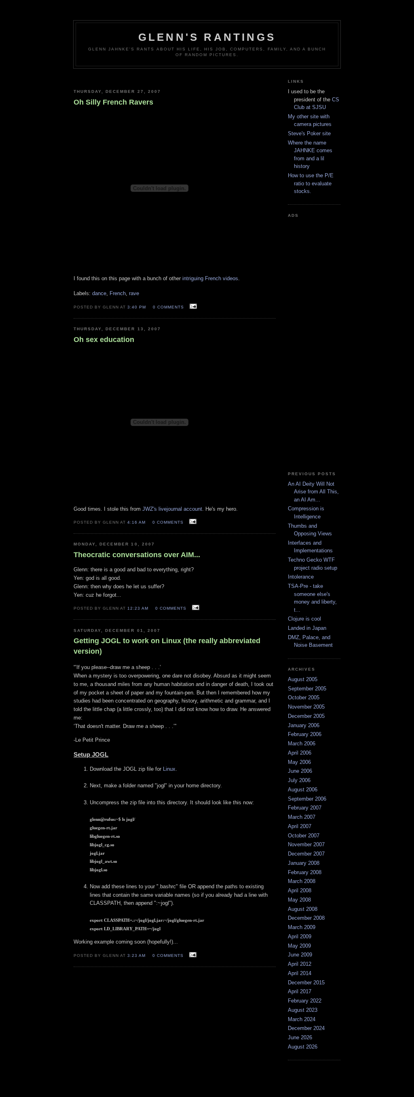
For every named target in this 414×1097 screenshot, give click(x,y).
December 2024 (306, 1028)
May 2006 (299, 762)
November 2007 (306, 844)
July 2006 (299, 780)
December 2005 (306, 716)
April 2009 (299, 936)
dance (99, 293)
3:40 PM (136, 307)
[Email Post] (192, 307)
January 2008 (303, 863)
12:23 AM (137, 608)
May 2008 (299, 900)
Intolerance (301, 577)
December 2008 (306, 918)
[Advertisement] (174, 76)
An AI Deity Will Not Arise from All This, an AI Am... (313, 492)
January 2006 (303, 725)
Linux (169, 769)
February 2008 (304, 872)
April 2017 (299, 991)
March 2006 (301, 743)
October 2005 (303, 697)
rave (134, 293)
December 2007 (306, 854)
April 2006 (299, 753)
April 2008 (299, 890)
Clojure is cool (304, 619)
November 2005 (306, 707)
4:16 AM (136, 522)
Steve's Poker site (309, 133)
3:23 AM (136, 955)
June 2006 (300, 771)
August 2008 (302, 909)
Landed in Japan (307, 628)
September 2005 (307, 689)
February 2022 (304, 1001)
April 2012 (299, 964)
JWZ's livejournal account (172, 509)
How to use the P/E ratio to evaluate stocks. (311, 183)
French (118, 293)
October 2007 (303, 836)
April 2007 (299, 826)
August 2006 (302, 790)
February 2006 (304, 734)
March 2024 (301, 1019)
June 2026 (300, 1037)
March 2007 (301, 817)
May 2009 (299, 946)
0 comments (168, 307)
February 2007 (304, 808)
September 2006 (307, 799)
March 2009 (301, 927)
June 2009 (300, 955)
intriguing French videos (210, 278)
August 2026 (302, 1047)
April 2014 (299, 973)
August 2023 (302, 1010)
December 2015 (306, 983)
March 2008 (301, 881)
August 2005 (302, 679)
